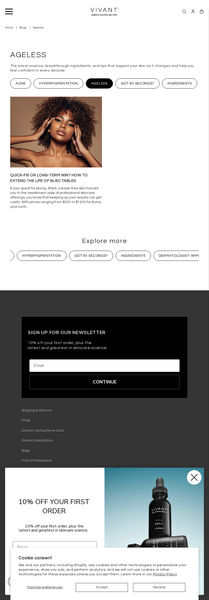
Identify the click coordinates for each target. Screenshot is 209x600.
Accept (102, 587)
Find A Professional (37, 460)
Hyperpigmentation (58, 83)
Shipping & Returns (37, 410)
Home (9, 27)
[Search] (184, 11)
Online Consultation (37, 440)
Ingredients (179, 83)
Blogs (23, 27)
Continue (104, 382)
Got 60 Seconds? (137, 83)
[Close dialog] (194, 477)
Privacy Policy (165, 574)
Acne (21, 83)
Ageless (99, 83)
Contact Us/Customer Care (43, 430)
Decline (159, 587)
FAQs (26, 420)
